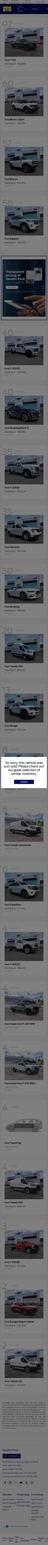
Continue (24, 782)
